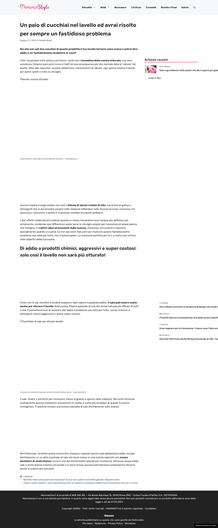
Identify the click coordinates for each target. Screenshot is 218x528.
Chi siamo (87, 523)
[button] (194, 7)
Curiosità (151, 7)
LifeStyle (136, 7)
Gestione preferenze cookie (205, 526)
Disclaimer (130, 523)
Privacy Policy (115, 523)
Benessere (120, 7)
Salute (185, 7)
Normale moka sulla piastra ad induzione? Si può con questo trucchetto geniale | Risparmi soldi (71, 479)
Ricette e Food (169, 7)
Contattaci (150, 508)
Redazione (100, 523)
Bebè (103, 7)
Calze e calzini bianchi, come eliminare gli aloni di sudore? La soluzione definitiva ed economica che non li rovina (80, 483)
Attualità (87, 7)
